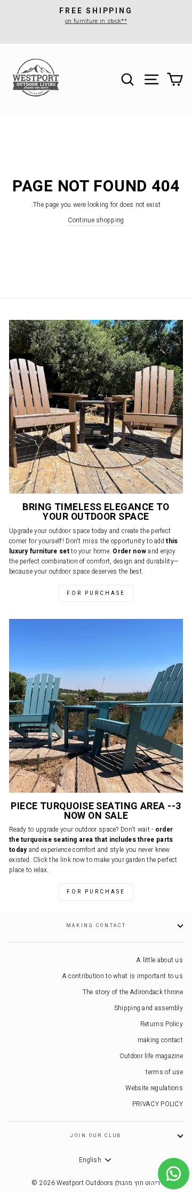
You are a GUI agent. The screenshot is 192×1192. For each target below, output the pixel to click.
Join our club (96, 1135)
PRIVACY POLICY (157, 1104)
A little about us (160, 960)
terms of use (164, 1072)
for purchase (96, 593)
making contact (96, 925)
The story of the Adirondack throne (133, 992)
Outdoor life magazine (151, 1056)
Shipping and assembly (148, 1008)
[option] (96, 15)
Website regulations (154, 1088)
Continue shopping (96, 220)
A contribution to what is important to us (122, 976)
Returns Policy (161, 1024)
